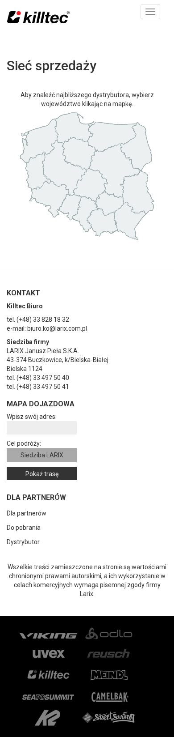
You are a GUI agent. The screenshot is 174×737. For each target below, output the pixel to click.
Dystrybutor (23, 541)
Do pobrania (24, 527)
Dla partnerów (26, 513)
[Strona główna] (38, 19)
